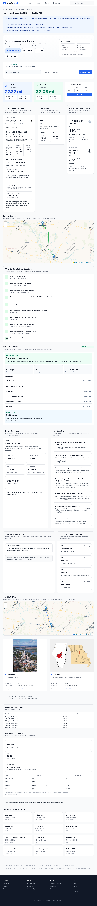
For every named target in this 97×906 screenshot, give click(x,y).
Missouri (21, 9)
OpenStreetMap (84, 262)
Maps (38, 3)
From (7, 69)
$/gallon (69, 87)
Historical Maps (31, 889)
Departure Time (10, 117)
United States (13, 9)
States (5, 886)
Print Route (13, 56)
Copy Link (29, 50)
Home (5, 9)
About (75, 883)
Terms (75, 886)
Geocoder (53, 886)
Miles (85, 87)
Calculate (79, 95)
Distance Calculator (56, 883)
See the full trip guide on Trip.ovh (32, 865)
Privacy (76, 889)
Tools (47, 3)
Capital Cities (7, 889)
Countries (6, 883)
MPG (76, 87)
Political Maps (31, 886)
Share (41, 50)
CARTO (91, 262)
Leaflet (76, 262)
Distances (56, 3)
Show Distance (85, 72)
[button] (54, 256)
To (43, 69)
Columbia (57, 675)
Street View (53, 889)
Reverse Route (14, 50)
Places (30, 3)
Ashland (43, 121)
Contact (76, 891)
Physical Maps (31, 883)
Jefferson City (30, 9)
